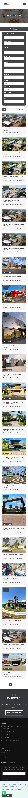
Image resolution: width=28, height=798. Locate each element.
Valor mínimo (7, 86)
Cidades (6, 47)
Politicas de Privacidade (6, 756)
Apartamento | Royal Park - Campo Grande (13, 429)
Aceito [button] (7, 795)
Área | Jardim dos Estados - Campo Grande (13, 486)
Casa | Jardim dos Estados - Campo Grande (13, 579)
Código (5, 98)
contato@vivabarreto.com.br (10, 731)
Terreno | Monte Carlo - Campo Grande (12, 277)
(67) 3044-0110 (6, 737)
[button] (14, 38)
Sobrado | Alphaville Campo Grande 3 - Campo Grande (13, 458)
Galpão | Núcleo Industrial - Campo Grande (13, 153)
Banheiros (6, 74)
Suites (5, 68)
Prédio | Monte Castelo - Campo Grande (12, 374)
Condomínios (7, 56)
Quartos (6, 62)
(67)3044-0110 (6, 734)
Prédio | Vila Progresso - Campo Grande (12, 673)
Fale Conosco (4, 754)
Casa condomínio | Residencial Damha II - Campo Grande (13, 403)
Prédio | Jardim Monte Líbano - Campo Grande (12, 201)
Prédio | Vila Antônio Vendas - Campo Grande (13, 529)
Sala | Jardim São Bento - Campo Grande (12, 346)
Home (2, 748)
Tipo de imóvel (7, 41)
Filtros (14, 29)
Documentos (4, 752)
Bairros (5, 50)
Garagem (6, 80)
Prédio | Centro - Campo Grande (12, 305)
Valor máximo (7, 92)
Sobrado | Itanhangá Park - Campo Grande (13, 555)
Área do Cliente (4, 757)
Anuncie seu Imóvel (5, 750)
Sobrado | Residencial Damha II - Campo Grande (12, 621)
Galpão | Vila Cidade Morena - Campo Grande (13, 129)
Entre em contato (14, 713)
